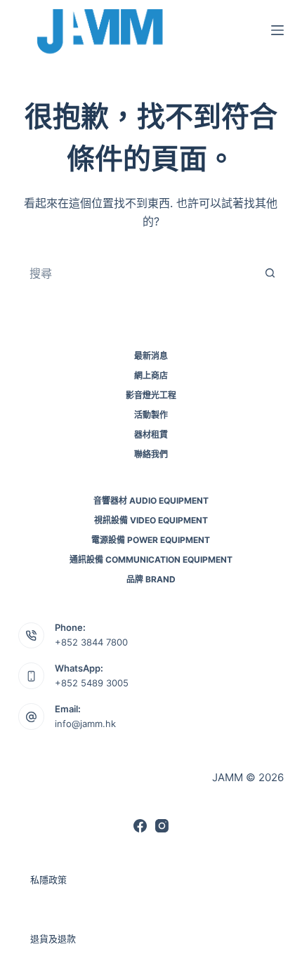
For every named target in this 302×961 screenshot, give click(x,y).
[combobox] (137, 273)
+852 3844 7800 (91, 642)
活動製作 (151, 415)
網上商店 (151, 375)
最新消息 (151, 356)
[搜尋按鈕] (269, 273)
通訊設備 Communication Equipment (151, 559)
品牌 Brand (151, 579)
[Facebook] (140, 825)
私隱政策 (48, 879)
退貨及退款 (53, 938)
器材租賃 (151, 434)
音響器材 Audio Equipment (151, 500)
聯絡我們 (151, 454)
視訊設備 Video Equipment (151, 520)
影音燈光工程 (151, 395)
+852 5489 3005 (92, 682)
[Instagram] (162, 825)
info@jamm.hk (85, 723)
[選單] (277, 30)
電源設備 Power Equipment (150, 540)
